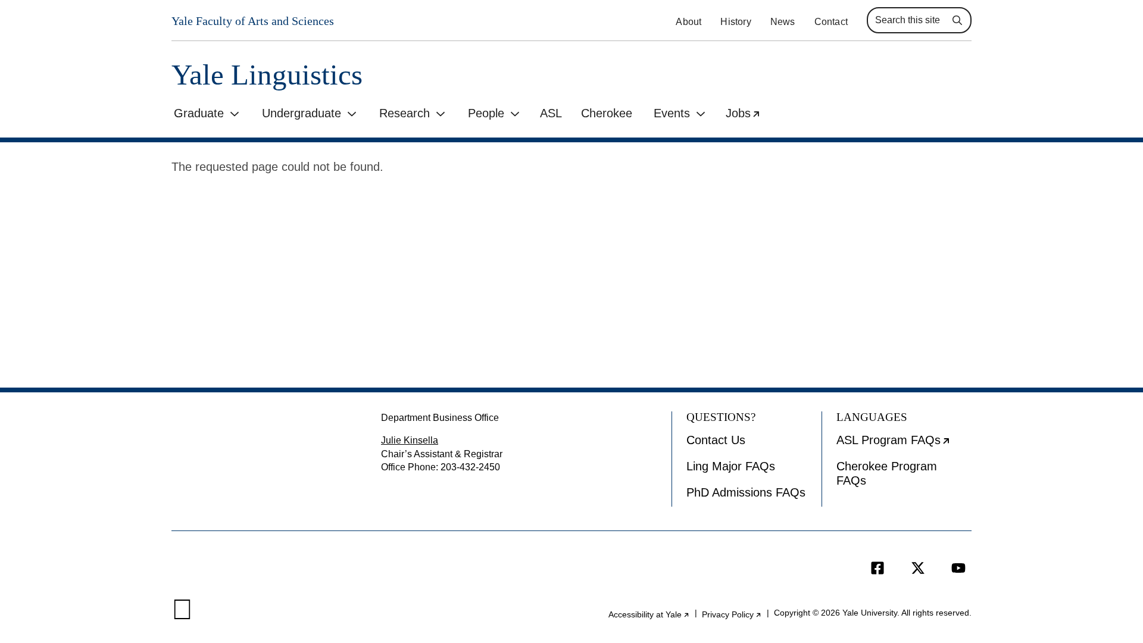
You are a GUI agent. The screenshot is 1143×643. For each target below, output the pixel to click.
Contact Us (715, 440)
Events (672, 113)
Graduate (199, 113)
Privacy (732, 614)
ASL (551, 113)
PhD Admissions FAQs (745, 492)
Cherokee (606, 113)
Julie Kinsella (409, 440)
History (735, 22)
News (782, 22)
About (688, 22)
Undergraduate (301, 113)
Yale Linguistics (267, 74)
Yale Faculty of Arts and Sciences (252, 20)
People (486, 113)
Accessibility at (649, 614)
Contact (831, 22)
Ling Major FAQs (730, 466)
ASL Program (904, 443)
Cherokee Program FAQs (886, 473)
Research (404, 113)
